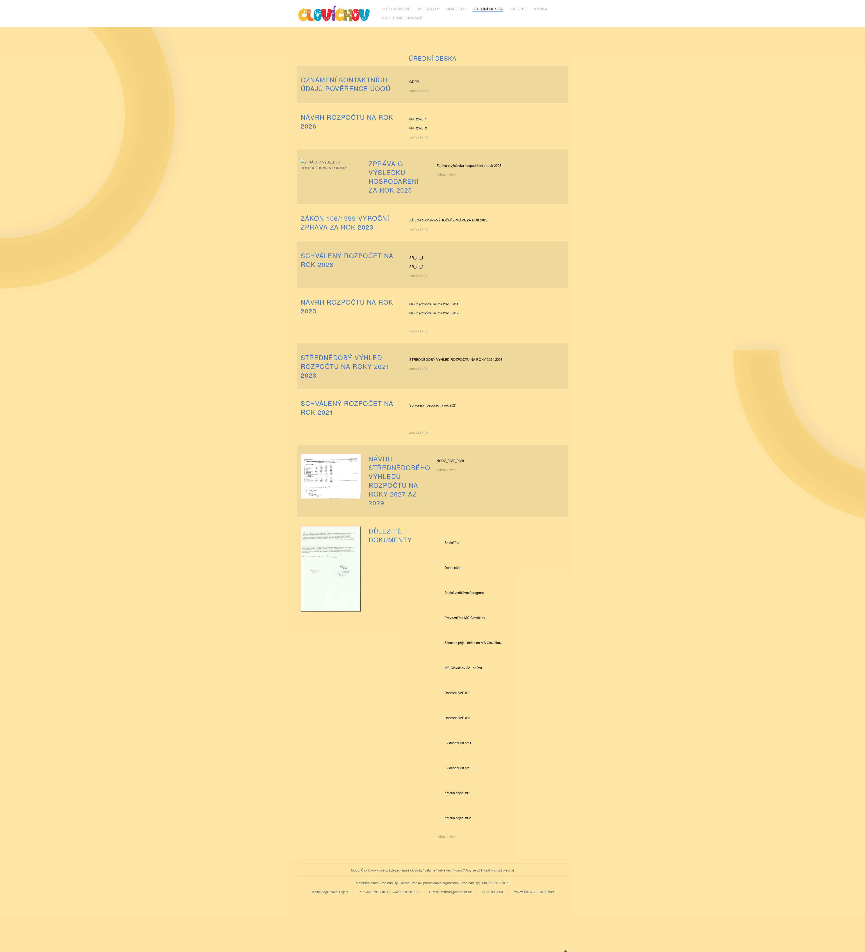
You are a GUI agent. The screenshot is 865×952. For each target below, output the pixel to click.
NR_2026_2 (418, 128)
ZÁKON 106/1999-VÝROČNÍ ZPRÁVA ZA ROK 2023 (448, 220)
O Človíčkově (396, 8)
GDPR (414, 81)
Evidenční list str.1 (457, 742)
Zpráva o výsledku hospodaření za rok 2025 (469, 165)
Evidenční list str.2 (457, 767)
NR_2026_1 (418, 119)
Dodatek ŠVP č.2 (457, 717)
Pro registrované (402, 18)
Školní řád (451, 542)
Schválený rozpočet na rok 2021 (433, 405)
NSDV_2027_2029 (450, 460)
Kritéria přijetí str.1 (457, 792)
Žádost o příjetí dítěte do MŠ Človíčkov (473, 642)
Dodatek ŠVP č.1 (457, 692)
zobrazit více (418, 90)
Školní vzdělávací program (464, 592)
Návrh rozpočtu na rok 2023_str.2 (433, 312)
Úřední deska (488, 8)
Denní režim (453, 567)
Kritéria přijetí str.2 (457, 817)
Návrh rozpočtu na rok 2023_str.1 (433, 303)
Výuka (541, 8)
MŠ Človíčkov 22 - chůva (463, 667)
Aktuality (428, 8)
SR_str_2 (416, 266)
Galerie (518, 8)
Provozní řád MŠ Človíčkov (464, 617)
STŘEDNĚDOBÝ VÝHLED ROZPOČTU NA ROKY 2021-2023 (455, 359)
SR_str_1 (416, 257)
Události (456, 8)
